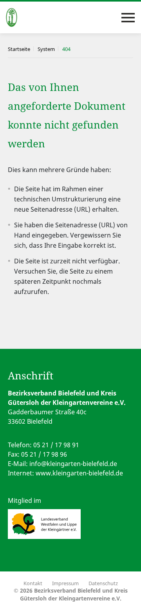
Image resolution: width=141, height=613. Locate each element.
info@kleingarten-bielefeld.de (73, 463)
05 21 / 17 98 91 (56, 445)
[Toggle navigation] (128, 17)
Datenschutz (103, 583)
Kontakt (33, 583)
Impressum (65, 583)
